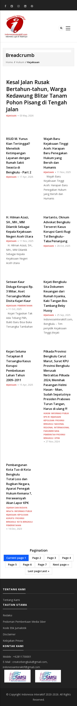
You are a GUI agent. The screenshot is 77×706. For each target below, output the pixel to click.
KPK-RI (47, 417)
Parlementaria (51, 431)
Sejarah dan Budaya (16, 507)
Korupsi (10, 518)
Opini (57, 438)
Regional (48, 427)
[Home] (16, 26)
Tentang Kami (11, 600)
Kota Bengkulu (25, 522)
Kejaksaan (11, 115)
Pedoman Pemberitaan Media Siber (24, 621)
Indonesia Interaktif (33, 694)
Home (9, 62)
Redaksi (7, 615)
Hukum (20, 62)
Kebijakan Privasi (13, 640)
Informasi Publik (60, 413)
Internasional (61, 427)
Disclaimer (9, 634)
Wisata (9, 511)
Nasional (59, 424)
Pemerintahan (24, 305)
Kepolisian (49, 420)
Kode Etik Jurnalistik (14, 628)
